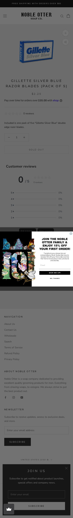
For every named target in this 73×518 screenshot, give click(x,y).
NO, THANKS (55, 278)
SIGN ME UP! (55, 273)
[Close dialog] (71, 233)
